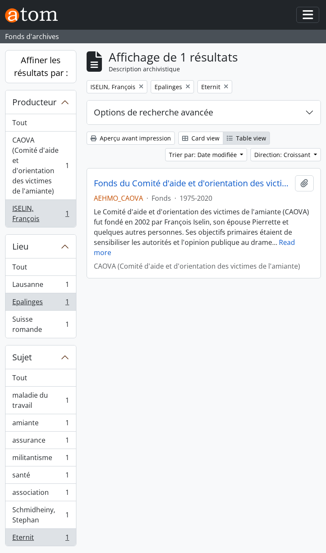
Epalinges (40, 304)
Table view (250, 138)
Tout (19, 122)
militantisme (40, 459)
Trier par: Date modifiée (204, 155)
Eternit (40, 539)
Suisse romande (40, 324)
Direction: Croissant (283, 155)
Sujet (22, 357)
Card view (204, 138)
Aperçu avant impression (134, 138)
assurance (40, 442)
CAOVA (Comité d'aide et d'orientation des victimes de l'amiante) (40, 165)
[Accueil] (35, 15)
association (40, 494)
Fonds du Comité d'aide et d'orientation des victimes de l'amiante (193, 183)
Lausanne (40, 286)
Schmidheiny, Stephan (40, 515)
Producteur (34, 102)
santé (40, 477)
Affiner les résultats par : (41, 66)
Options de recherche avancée (153, 112)
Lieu (20, 246)
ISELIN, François (40, 213)
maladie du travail (40, 400)
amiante (40, 425)
